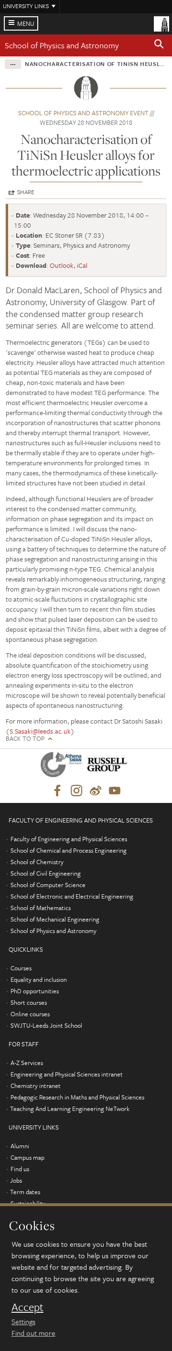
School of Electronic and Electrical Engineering (72, 896)
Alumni (20, 1146)
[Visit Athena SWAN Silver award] (63, 766)
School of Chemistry (37, 862)
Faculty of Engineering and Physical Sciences (69, 839)
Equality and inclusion (39, 979)
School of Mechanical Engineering (55, 919)
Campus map (27, 1157)
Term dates (25, 1192)
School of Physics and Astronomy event (83, 113)
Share (25, 191)
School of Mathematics (41, 907)
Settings (23, 1321)
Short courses (29, 1002)
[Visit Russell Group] (108, 766)
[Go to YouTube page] (114, 791)
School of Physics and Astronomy (62, 45)
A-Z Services (27, 1062)
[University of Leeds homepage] (161, 23)
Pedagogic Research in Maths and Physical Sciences (77, 1097)
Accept (27, 1307)
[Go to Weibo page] (95, 791)
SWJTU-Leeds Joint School (46, 1025)
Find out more (33, 1333)
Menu (25, 23)
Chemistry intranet (36, 1085)
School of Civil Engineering (46, 873)
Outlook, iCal (68, 265)
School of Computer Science (48, 885)
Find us (20, 1169)
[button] (159, 45)
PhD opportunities (35, 991)
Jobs (16, 1180)
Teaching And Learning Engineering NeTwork (69, 1108)
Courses (21, 968)
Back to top (25, 738)
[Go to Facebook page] (57, 791)
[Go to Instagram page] (76, 791)
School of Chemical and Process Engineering (69, 850)
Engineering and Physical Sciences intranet (67, 1074)
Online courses (30, 1014)
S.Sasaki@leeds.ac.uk (40, 731)
